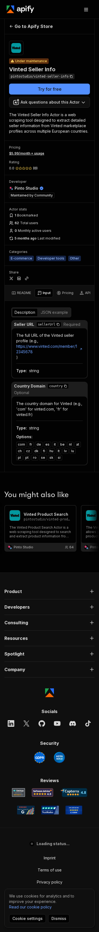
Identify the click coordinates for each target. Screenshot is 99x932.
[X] (26, 723)
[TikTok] (88, 723)
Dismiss (58, 918)
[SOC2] (59, 757)
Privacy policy (49, 882)
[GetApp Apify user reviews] (18, 792)
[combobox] (49, 102)
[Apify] (20, 9)
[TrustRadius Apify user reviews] (50, 810)
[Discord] (72, 723)
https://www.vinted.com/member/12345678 (46, 349)
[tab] (21, 293)
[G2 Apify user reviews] (26, 810)
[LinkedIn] (11, 723)
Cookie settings (27, 918)
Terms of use (50, 870)
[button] (58, 324)
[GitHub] (41, 723)
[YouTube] (57, 723)
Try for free (50, 89)
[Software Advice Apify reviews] (42, 792)
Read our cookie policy (30, 907)
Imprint (50, 858)
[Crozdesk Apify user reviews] (73, 810)
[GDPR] (39, 757)
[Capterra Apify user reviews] (73, 792)
